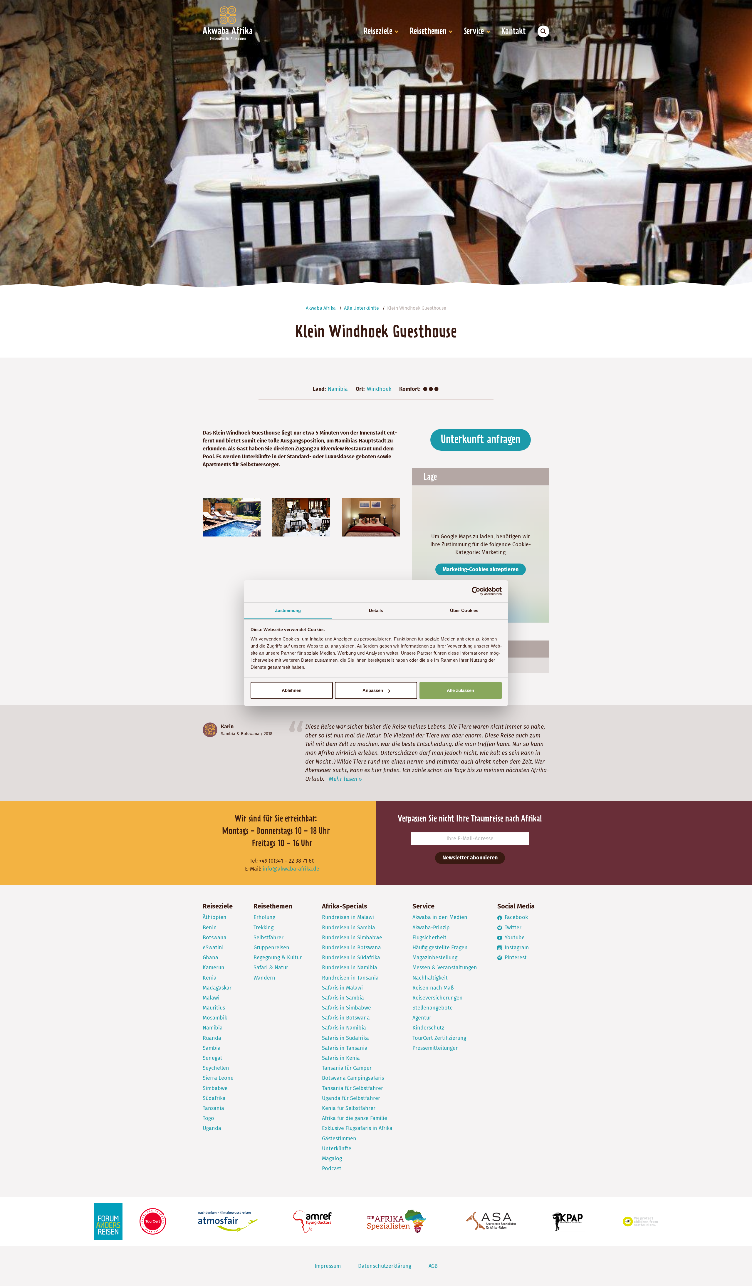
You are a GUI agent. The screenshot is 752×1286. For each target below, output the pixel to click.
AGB (433, 1266)
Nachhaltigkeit (430, 978)
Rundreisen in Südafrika (351, 957)
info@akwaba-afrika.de (291, 869)
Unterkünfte (336, 1148)
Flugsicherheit (429, 937)
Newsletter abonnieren (470, 857)
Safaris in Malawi (342, 988)
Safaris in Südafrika (345, 1038)
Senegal (212, 1058)
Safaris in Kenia (341, 1058)
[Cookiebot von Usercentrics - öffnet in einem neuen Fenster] (476, 591)
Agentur (421, 1018)
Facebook (515, 917)
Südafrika (214, 1098)
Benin (210, 927)
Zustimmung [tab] (288, 610)
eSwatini (213, 947)
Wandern (264, 978)
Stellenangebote (432, 1008)
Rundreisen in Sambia (348, 927)
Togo (208, 1118)
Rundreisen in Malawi (348, 917)
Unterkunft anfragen (480, 440)
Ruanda (212, 1038)
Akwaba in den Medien (439, 917)
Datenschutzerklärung (384, 1266)
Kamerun (213, 967)
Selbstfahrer (268, 937)
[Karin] (210, 729)
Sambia (228, 733)
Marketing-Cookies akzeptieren (480, 569)
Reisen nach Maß (433, 988)
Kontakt (513, 32)
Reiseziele (378, 32)
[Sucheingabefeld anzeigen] (543, 31)
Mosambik (215, 1018)
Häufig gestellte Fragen (440, 947)
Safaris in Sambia (343, 998)
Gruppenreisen (271, 947)
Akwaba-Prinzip (431, 927)
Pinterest (515, 957)
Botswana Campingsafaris (353, 1078)
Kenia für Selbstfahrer (348, 1108)
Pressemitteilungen (435, 1048)
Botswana (250, 733)
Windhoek (379, 389)
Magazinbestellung (434, 957)
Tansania (213, 1108)
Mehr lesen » (345, 778)
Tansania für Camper (347, 1068)
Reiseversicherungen (437, 998)
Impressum (328, 1266)
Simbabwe (215, 1088)
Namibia (338, 389)
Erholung (264, 917)
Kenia (209, 978)
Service (474, 32)
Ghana (210, 957)
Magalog (332, 1158)
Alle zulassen (460, 690)
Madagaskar (217, 988)
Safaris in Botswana (346, 1018)
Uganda (212, 1128)
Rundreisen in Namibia (349, 967)
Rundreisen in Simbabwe (352, 937)
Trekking (263, 927)
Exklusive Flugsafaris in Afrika (357, 1128)
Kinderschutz (428, 1028)
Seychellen (216, 1068)
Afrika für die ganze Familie (354, 1118)
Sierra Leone (218, 1078)
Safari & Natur (271, 967)
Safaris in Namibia (344, 1028)
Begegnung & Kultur (278, 957)
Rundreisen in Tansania (350, 978)
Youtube (514, 937)
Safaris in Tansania (344, 1048)
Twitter (512, 927)
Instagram (516, 947)
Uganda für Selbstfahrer (351, 1098)
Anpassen (372, 690)
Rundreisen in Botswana (351, 947)
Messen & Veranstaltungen (444, 967)
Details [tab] (376, 610)
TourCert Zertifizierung (439, 1038)
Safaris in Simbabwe (346, 1008)
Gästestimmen (339, 1138)
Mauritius (214, 1008)
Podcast (331, 1168)
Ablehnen (291, 690)
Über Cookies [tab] (464, 610)
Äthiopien (214, 917)
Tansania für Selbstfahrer (352, 1088)
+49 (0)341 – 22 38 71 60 (287, 861)
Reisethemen (428, 32)
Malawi (211, 998)
